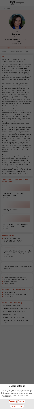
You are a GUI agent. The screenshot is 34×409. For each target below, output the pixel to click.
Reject (21, 402)
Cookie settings (17, 406)
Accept (12, 402)
